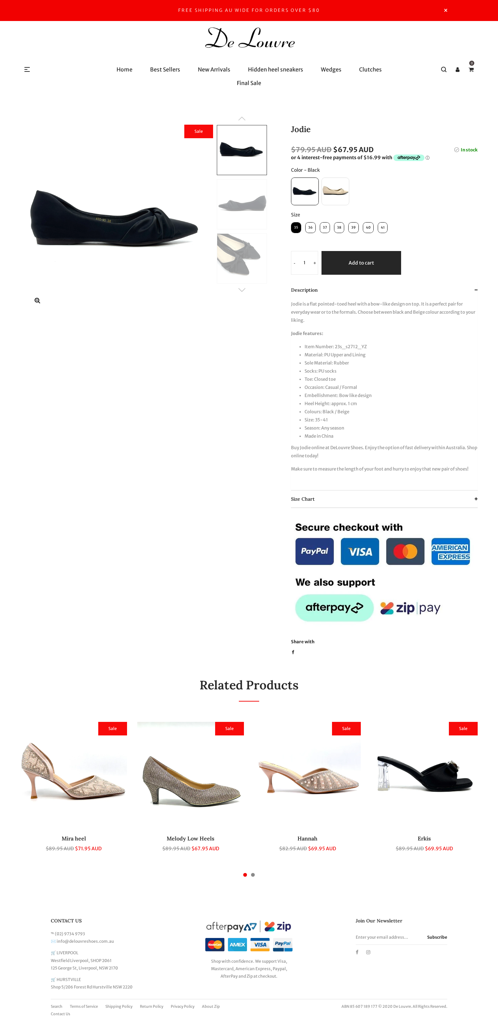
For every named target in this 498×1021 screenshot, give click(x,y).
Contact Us (60, 1014)
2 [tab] (253, 875)
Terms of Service (84, 1006)
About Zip (211, 1006)
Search (56, 1006)
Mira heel (74, 838)
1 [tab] (245, 875)
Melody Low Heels (190, 838)
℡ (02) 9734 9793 (68, 933)
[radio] (305, 191)
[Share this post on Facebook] (293, 652)
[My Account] (457, 69)
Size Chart (303, 499)
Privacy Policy (182, 1006)
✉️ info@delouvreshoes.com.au (82, 941)
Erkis (424, 838)
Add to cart (361, 263)
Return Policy (151, 1006)
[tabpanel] (73, 790)
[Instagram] (368, 952)
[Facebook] (357, 952)
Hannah (307, 838)
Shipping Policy (118, 1006)
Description (304, 290)
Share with (302, 642)
